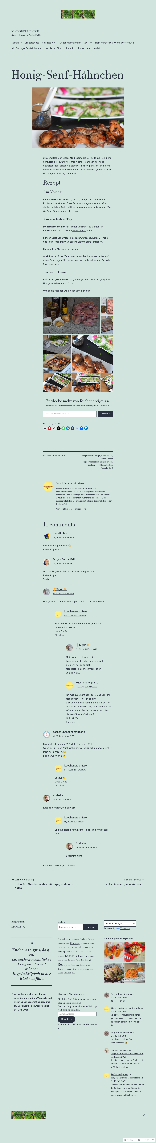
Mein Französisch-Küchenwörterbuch (114, 42)
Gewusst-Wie (49, 42)
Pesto (73, 960)
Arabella (58, 795)
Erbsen (92, 943)
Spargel (76, 969)
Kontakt (97, 48)
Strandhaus (128, 994)
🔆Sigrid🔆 (60, 589)
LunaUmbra (60, 533)
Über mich (70, 48)
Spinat (87, 969)
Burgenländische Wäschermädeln (127, 1053)
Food (97, 465)
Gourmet (86, 947)
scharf (88, 965)
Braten (109, 462)
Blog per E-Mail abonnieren (71, 993)
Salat (77, 965)
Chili (67, 943)
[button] (71, 315)
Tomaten (67, 972)
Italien (78, 952)
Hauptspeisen (64, 951)
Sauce (82, 965)
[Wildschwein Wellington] (114, 973)
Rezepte (104, 468)
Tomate (60, 972)
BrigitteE (115, 994)
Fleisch (70, 948)
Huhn (73, 952)
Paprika (67, 960)
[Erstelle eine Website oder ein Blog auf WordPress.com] (144, 1114)
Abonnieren (105, 414)
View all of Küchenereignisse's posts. (71, 509)
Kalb (82, 952)
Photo (78, 960)
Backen (103, 462)
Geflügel (97, 456)
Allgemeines (75, 939)
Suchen (61, 922)
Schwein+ (62, 969)
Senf (111, 468)
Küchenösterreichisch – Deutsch (75, 42)
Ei (81, 943)
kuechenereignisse (75, 611)
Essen (60, 947)
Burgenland (61, 943)
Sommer (69, 969)
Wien (73, 973)
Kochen (109, 465)
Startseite (16, 42)
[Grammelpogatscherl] (134, 952)
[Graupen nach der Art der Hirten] (134, 973)
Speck (82, 969)
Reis (82, 960)
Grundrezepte (32, 42)
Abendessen (94, 462)
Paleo (103, 459)
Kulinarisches (106, 456)
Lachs (60, 959)
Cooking (91, 465)
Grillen (94, 948)
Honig (102, 465)
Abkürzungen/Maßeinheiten (26, 48)
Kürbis (92, 956)
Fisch (65, 948)
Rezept (110, 459)
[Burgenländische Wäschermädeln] (114, 952)
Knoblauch (61, 956)
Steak (92, 969)
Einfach (86, 943)
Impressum (84, 48)
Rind (73, 965)
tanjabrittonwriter (120, 1049)
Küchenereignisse (25, 31)
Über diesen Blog (52, 48)
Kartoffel (88, 952)
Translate (125, 928)
